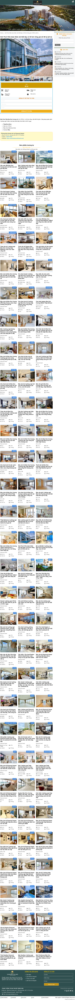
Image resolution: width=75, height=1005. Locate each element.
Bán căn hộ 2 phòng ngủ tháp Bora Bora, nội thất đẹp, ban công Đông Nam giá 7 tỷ (7, 629)
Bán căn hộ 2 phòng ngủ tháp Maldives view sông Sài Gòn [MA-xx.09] (26, 575)
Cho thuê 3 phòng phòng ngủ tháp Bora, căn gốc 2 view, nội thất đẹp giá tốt (25, 628)
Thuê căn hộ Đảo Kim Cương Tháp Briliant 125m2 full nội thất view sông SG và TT (8, 576)
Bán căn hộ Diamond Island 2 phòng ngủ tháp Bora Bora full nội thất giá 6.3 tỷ (26, 848)
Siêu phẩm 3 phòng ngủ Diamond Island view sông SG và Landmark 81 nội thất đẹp (8, 739)
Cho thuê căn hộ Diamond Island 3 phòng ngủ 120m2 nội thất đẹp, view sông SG (8, 711)
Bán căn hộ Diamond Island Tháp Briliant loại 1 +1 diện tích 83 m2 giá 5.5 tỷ (26, 929)
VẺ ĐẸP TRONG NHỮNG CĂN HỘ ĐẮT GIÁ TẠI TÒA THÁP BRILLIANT (64, 74)
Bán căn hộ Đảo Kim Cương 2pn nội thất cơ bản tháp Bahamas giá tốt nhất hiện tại (8, 276)
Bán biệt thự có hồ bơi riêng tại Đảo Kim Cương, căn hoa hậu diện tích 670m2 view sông (44, 902)
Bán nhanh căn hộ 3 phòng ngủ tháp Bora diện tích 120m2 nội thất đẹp (8, 683)
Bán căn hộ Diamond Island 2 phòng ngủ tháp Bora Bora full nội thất (8, 822)
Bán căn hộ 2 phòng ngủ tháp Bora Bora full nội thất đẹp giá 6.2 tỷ (44, 602)
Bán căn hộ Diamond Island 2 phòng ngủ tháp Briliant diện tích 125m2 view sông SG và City (26, 875)
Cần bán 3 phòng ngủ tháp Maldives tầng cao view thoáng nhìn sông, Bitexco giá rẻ (25, 414)
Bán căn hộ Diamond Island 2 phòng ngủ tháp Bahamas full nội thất (44, 822)
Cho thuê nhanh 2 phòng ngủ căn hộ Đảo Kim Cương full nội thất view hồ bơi (8, 193)
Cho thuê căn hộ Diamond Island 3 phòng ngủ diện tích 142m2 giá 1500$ (26, 822)
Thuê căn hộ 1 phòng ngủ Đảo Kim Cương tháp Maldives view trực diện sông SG (7, 249)
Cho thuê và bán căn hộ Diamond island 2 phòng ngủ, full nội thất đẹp (25, 358)
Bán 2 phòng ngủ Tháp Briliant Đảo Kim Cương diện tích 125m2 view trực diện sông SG (25, 768)
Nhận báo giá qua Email (65, 34)
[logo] (37, 2)
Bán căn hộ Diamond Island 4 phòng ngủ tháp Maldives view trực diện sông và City (8, 794)
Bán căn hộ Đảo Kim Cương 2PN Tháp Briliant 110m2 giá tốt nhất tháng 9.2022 (26, 330)
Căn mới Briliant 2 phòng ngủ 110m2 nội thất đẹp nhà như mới (26, 602)
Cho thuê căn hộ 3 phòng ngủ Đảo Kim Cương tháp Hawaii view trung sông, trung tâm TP (25, 304)
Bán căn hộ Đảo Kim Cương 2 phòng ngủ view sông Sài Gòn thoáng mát (26, 440)
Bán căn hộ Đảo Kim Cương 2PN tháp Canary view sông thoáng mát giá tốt (8, 303)
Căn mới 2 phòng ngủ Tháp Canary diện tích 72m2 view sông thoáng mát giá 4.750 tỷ (44, 359)
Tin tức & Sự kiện (30, 978)
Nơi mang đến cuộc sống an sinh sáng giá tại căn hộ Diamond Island (64, 69)
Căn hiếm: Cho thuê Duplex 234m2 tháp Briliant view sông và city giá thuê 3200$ (26, 656)
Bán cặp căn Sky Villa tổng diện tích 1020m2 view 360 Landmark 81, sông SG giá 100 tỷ (8, 657)
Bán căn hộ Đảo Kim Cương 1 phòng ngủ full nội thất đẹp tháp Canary (8, 440)
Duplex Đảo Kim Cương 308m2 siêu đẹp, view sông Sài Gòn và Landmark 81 (26, 794)
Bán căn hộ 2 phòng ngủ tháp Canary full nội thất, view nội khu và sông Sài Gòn (43, 739)
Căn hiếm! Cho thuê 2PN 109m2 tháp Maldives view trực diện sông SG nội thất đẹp (26, 194)
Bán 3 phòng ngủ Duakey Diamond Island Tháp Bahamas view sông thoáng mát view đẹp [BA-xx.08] (8, 331)
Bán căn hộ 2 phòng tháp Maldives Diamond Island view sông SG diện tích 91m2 (43, 875)
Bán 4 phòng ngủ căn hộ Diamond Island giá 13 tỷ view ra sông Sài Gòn (43, 929)
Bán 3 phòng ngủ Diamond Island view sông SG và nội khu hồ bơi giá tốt (26, 711)
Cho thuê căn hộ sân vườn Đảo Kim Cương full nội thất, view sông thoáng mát (8, 466)
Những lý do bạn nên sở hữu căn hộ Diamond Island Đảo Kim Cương (63, 54)
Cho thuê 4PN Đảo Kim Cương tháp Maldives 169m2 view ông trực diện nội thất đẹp (44, 221)
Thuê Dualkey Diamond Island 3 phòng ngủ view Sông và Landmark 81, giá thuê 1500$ (7, 957)
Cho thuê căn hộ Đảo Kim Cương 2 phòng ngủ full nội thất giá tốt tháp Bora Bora (44, 330)
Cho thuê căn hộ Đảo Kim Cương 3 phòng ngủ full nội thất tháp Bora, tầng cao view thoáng (26, 495)
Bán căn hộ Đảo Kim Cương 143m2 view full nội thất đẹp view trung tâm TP (44, 167)
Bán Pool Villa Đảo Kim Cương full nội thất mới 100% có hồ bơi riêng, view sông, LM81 (44, 576)
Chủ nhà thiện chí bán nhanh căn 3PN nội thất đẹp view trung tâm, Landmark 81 (44, 248)
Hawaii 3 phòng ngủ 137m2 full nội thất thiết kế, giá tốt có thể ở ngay (8, 602)
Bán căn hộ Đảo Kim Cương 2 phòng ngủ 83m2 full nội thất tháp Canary (44, 440)
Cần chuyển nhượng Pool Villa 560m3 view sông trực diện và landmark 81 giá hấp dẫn (26, 902)
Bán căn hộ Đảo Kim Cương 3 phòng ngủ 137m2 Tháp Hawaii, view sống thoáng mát (8, 495)
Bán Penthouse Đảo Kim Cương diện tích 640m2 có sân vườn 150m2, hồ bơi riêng (43, 957)
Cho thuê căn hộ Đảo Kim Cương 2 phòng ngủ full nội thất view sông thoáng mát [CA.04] (8, 386)
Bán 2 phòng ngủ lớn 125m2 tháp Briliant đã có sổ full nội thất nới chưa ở (26, 521)
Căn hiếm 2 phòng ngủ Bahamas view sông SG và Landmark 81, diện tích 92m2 (44, 683)
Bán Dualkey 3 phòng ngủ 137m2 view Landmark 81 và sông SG (26, 956)
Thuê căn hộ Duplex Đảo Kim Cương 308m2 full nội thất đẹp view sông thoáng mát (26, 249)
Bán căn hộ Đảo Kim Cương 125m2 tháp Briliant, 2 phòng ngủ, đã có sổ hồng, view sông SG (8, 548)
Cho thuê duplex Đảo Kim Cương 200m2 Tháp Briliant (44, 302)
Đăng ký (58, 45)
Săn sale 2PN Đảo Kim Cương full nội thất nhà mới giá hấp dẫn (8, 167)
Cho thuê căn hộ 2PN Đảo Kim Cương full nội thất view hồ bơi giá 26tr (43, 193)
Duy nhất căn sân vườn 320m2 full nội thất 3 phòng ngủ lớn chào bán (44, 275)
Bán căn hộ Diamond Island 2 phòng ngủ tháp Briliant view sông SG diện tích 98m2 (44, 712)
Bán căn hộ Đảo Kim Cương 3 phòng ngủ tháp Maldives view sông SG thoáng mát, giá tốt (26, 467)
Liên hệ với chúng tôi (31, 980)
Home (1, 32)
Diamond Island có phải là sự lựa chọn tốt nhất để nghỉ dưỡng (64, 64)
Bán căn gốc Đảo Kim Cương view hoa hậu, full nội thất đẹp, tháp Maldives (44, 385)
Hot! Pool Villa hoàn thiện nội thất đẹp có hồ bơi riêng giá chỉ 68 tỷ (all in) (26, 547)
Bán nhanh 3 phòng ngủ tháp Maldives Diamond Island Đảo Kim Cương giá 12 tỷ (8, 902)
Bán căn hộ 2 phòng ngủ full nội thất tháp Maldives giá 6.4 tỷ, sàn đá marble (26, 385)
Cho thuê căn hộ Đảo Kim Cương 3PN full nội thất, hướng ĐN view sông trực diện (8, 221)
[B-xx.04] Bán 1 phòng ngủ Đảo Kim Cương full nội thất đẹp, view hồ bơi (44, 547)
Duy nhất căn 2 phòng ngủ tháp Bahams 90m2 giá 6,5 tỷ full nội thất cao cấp (8, 848)
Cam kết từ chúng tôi (31, 976)
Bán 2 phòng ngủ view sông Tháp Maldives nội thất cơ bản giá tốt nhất (26, 167)
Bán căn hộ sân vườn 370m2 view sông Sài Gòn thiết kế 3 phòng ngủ (44, 848)
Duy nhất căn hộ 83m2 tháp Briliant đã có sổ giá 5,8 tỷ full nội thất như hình (44, 521)
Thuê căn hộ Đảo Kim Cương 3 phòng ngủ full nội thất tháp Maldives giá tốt (44, 466)
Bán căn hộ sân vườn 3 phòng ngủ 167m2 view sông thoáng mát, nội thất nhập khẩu (26, 739)
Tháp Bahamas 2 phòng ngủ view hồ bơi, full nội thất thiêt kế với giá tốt (8, 521)
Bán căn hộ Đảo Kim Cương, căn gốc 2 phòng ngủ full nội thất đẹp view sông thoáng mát (44, 414)
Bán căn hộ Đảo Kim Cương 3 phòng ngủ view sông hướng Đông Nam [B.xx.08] (8, 358)
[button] (51, 40)
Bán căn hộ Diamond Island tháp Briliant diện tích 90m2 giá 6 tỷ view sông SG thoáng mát (8, 875)
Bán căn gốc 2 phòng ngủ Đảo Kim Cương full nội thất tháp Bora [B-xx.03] (44, 494)
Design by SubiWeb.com (70, 999)
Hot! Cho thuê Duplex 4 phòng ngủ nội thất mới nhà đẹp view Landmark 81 (44, 628)
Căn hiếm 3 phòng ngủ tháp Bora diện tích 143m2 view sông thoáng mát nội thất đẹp (44, 795)
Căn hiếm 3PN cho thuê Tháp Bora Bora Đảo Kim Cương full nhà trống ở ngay (25, 221)
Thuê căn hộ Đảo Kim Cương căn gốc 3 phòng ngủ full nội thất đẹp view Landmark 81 (8, 414)
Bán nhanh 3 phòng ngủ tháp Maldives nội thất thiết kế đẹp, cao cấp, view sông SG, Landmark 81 (26, 684)
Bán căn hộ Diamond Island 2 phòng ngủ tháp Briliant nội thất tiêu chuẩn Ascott (8, 767)
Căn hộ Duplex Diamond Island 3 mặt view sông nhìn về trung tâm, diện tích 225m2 (8, 930)
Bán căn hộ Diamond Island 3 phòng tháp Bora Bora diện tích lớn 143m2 (44, 656)
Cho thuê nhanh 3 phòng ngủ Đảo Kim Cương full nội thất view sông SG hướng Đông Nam (26, 276)
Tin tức (65, 49)
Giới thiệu (28, 974)
